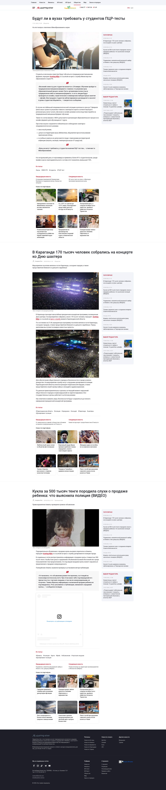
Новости (42, 2)
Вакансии (104, 773)
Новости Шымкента (90, 745)
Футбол (104, 740)
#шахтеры (90, 411)
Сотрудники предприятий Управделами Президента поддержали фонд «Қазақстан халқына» (49, 181)
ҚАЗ (132, 8)
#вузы (38, 170)
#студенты (52, 170)
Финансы (51, 2)
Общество (77, 2)
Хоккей (104, 742)
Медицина (122, 740)
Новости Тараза (89, 749)
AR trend (59, 2)
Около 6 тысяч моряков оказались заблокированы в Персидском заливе (115, 88)
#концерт (74, 411)
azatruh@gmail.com (38, 775)
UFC (103, 747)
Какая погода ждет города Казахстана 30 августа (83, 422)
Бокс (103, 745)
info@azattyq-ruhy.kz (38, 777)
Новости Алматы (89, 742)
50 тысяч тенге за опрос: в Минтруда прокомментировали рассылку (80, 180)
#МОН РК (44, 170)
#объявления (65, 655)
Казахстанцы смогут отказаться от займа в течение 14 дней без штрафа (112, 105)
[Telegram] (46, 766)
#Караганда (82, 411)
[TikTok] (42, 766)
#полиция (57, 411)
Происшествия (59, 500)
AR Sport (68, 2)
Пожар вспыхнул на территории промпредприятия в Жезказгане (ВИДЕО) (83, 667)
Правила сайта (106, 771)
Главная (33, 2)
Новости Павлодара (90, 747)
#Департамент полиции (43, 413)
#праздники (65, 411)
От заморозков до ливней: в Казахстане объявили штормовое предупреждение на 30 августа (51, 423)
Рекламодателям (107, 769)
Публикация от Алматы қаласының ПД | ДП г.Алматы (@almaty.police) (59, 643)
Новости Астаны (89, 740)
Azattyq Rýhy (47, 553)
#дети (53, 655)
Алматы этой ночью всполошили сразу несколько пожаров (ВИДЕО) (116, 79)
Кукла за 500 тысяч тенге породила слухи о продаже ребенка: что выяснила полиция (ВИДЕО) (117, 51)
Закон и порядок (95, 2)
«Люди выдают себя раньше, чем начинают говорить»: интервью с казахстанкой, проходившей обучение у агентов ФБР (113, 116)
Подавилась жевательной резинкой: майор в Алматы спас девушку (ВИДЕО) (117, 61)
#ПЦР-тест (60, 170)
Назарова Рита (38, 261)
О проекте (104, 764)
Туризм (121, 742)
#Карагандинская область (44, 411)
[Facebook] (33, 766)
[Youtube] (49, 766)
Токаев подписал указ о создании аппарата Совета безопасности (117, 70)
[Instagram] (38, 766)
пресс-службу (55, 319)
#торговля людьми (77, 655)
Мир (85, 2)
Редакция (104, 766)
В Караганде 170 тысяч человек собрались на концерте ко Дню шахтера (117, 42)
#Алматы (39, 655)
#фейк (58, 655)
